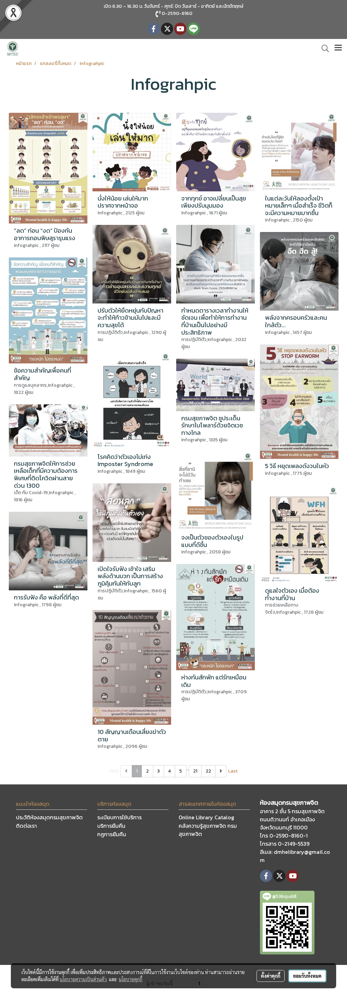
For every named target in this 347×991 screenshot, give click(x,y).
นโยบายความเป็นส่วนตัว (83, 979)
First (114, 771)
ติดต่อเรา (26, 826)
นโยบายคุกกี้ (130, 979)
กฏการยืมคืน (111, 834)
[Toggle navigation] (338, 48)
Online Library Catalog (206, 817)
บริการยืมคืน (111, 826)
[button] (323, 48)
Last (233, 771)
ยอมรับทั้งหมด (307, 976)
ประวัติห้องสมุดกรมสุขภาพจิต (49, 817)
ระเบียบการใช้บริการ (119, 817)
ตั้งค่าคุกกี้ (270, 976)
